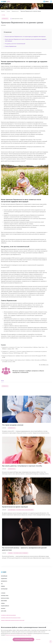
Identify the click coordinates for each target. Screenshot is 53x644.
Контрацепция (4, 588)
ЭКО (2, 583)
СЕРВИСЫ (3, 603)
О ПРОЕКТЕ (3, 593)
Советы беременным (10, 46)
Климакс (3, 586)
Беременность (4, 581)
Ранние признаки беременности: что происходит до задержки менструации (25, 36)
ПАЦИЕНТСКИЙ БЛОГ (5, 605)
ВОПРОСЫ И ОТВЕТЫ (5, 598)
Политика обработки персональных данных (10, 617)
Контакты (3, 608)
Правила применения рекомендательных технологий (12, 620)
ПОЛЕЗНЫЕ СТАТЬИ (4, 595)
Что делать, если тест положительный (15, 43)
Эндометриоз (4, 578)
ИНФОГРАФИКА (4, 600)
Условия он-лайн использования (8, 615)
